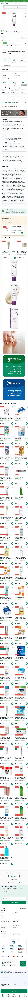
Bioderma (3, 30)
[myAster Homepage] (23, 963)
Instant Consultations (5, 921)
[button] (25, 13)
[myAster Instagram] (11, 882)
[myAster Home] (2, 972)
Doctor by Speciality (16, 919)
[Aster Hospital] (20, 946)
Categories (3, 925)
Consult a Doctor (4, 919)
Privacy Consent (4, 934)
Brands (14, 927)
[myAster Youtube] (19, 882)
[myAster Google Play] (5, 965)
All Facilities (15, 921)
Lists (2, 913)
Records (2, 912)
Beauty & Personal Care (11, 9)
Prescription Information (17, 925)
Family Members (16, 913)
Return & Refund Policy (17, 934)
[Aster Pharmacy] (12, 946)
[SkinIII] (20, 952)
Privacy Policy (15, 933)
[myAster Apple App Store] (13, 965)
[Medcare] (21, 949)
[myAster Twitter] (14, 882)
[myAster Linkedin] (16, 882)
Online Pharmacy (3, 9)
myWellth (2, 915)
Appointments (15, 912)
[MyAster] (3, 946)
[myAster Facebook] (8, 882)
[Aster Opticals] (12, 948)
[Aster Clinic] (3, 948)
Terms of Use (3, 933)
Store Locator (3, 928)
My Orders (3, 927)
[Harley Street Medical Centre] (12, 952)
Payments (3, 936)
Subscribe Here (14, 902)
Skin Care (17, 9)
